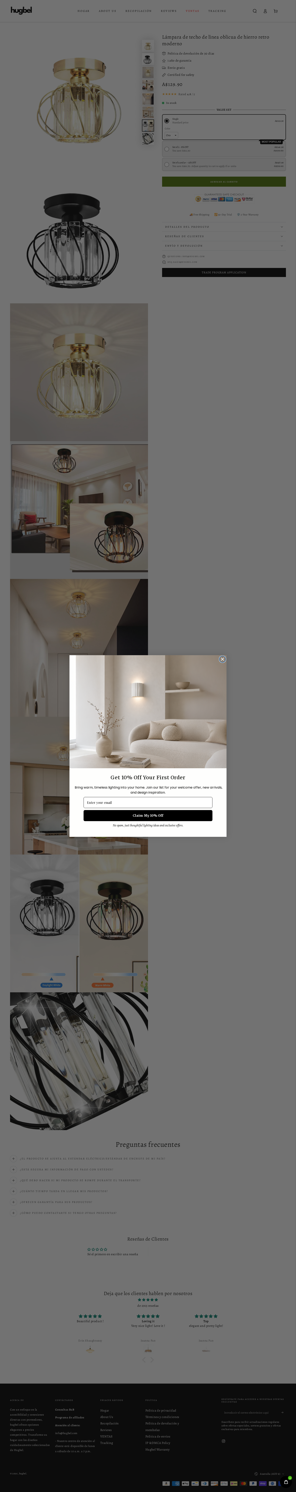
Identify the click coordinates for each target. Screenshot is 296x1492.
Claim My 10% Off (148, 815)
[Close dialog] (222, 659)
